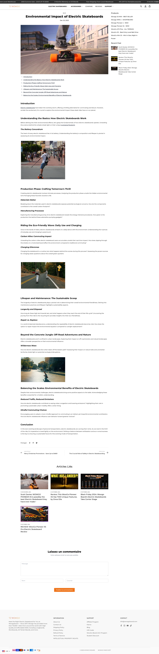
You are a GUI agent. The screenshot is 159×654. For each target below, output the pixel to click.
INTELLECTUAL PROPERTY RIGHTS (65, 638)
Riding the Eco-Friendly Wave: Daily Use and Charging (42, 86)
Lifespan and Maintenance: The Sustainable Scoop (40, 89)
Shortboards (13, 630)
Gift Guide (90, 630)
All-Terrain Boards (24, 630)
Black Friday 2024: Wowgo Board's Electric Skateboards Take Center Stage (93, 496)
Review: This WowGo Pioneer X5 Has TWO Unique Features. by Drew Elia (64, 496)
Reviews (98, 6)
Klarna (89, 624)
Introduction (27, 77)
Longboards (40, 628)
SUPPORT (108, 6)
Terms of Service (59, 636)
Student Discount (93, 636)
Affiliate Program (93, 622)
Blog (64, 13)
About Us (56, 622)
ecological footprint (68, 125)
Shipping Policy (58, 627)
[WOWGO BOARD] (14, 6)
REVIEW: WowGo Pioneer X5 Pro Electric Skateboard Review (33, 529)
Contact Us (57, 624)
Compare (89, 6)
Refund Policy (58, 633)
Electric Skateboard (26, 621)
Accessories (76, 6)
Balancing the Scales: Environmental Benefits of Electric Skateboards (47, 95)
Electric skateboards (28, 108)
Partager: (24, 443)
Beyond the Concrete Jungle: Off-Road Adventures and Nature (45, 92)
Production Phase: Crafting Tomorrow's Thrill (39, 83)
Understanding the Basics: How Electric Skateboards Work (43, 80)
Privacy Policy (58, 630)
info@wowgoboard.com (128, 621)
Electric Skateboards (57, 6)
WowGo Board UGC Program (97, 633)
